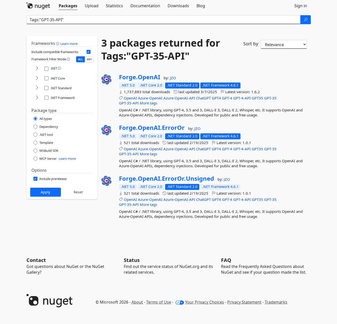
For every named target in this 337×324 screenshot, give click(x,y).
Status (132, 260)
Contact (36, 260)
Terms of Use (158, 302)
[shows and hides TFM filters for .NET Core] (36, 78)
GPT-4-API (242, 97)
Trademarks (276, 302)
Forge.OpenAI (139, 77)
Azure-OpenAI (150, 97)
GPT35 (257, 97)
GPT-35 (270, 97)
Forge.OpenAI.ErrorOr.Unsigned (166, 178)
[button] (58, 43)
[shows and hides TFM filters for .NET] (36, 69)
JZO (173, 77)
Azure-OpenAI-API (179, 97)
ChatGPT (203, 97)
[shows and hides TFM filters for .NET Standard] (36, 88)
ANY (89, 59)
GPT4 (216, 97)
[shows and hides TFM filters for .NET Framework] (36, 98)
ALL (80, 59)
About (137, 302)
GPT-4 (227, 97)
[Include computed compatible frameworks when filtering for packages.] (89, 52)
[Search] (305, 19)
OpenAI (130, 97)
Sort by (250, 44)
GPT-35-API (129, 102)
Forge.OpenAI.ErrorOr (152, 127)
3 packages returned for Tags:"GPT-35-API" (160, 49)
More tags (148, 102)
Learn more (69, 43)
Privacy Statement (244, 302)
